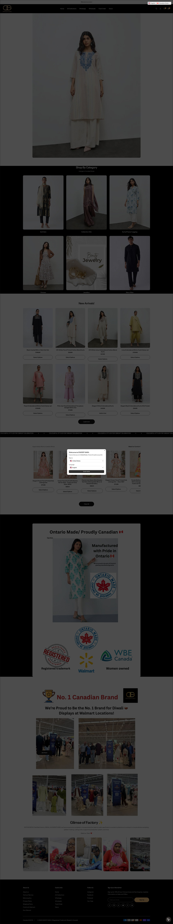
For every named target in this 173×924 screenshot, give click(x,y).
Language (71, 464)
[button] (159, 3)
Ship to (71, 458)
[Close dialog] (105, 450)
